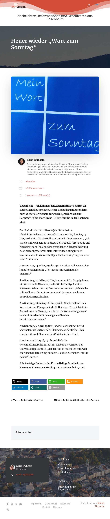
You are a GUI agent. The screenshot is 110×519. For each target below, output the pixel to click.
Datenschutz (51, 503)
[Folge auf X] (12, 504)
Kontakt (46, 507)
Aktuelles (30, 181)
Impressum (64, 489)
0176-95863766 (25, 474)
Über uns (57, 507)
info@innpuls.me (67, 486)
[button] (20, 381)
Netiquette (65, 503)
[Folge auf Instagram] (16, 504)
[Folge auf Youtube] (20, 504)
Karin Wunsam (36, 159)
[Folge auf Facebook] (8, 504)
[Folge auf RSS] (8, 509)
